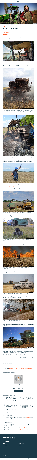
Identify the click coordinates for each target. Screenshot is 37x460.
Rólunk (4, 443)
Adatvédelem (5, 445)
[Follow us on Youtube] (4, 437)
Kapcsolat (20, 445)
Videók (20, 452)
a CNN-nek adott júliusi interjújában (24, 323)
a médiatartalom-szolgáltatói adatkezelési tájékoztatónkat (20, 368)
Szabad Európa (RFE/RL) (7, 32)
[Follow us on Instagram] (8, 437)
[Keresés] (28, 459)
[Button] (5, 35)
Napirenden (5, 452)
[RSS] (10, 437)
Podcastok (4, 455)
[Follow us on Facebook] (6, 437)
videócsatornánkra (23, 427)
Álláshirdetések (21, 443)
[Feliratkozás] (14, 437)
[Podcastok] (19, 459)
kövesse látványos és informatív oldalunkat (23, 429)
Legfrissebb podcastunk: (9, 372)
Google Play (28, 417)
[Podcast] (12, 437)
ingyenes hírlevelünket (22, 424)
